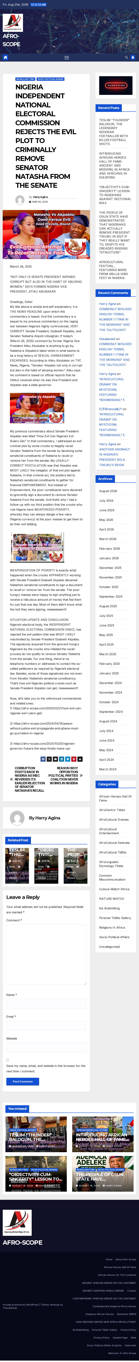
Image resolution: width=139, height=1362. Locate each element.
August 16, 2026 (89, 1185)
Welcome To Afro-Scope (122, 1353)
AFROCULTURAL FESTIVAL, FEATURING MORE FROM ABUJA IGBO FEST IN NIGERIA (113, 270)
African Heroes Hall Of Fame (115, 798)
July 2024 (106, 731)
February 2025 (109, 664)
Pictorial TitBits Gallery (115, 918)
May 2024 (106, 750)
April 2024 (106, 759)
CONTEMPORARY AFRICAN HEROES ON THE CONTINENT (104, 1298)
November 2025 (110, 577)
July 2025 (106, 616)
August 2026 (108, 491)
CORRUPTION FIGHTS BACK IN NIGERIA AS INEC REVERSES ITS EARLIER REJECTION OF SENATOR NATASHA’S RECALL (30, 779)
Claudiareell (107, 339)
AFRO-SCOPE (22, 1242)
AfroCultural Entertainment (109, 831)
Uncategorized (109, 946)
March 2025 (107, 654)
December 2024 (110, 683)
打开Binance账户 (110, 409)
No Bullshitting (25, 79)
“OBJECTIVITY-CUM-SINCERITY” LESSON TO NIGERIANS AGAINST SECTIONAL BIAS (115, 195)
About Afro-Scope (126, 1259)
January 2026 (109, 558)
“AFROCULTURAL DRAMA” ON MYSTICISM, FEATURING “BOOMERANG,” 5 (112, 389)
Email (11, 1016)
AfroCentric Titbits (112, 810)
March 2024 (108, 769)
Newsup (54, 1304)
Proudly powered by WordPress (21, 1304)
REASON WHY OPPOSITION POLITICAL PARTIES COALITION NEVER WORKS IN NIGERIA (63, 775)
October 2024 (109, 702)
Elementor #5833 (126, 1314)
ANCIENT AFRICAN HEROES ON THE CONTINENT (109, 1282)
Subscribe (130, 1345)
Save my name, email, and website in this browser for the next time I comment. (45, 1068)
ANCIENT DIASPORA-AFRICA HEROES (103, 1290)
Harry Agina (40, 197)
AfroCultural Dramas (114, 819)
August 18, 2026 (22, 1185)
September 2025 (111, 596)
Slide (133, 1337)
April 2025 (106, 644)
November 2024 (110, 692)
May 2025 (106, 635)
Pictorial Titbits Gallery (104, 1329)
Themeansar (10, 1307)
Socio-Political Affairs (50, 79)
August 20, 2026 (23, 1146)
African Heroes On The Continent (117, 1274)
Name (11, 995)
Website (11, 1038)
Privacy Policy (128, 1329)
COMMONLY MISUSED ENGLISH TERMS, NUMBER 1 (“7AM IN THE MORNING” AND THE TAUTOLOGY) (115, 319)
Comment (14, 920)
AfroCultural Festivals (114, 843)
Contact (131, 1290)
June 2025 (106, 625)
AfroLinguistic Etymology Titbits (111, 864)
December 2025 (110, 568)
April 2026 (106, 529)
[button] (126, 57)
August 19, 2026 (89, 1146)
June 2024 (107, 740)
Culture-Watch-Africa (114, 889)
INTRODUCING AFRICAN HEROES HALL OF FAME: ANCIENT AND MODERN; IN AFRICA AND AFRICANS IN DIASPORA (114, 165)
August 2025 (108, 606)
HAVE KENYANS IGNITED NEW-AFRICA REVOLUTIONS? (106, 1321)
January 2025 (109, 673)
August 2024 (108, 721)
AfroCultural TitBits (112, 852)
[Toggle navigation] (66, 57)
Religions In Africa (112, 927)
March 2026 (107, 539)
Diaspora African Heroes (100, 1314)
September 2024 (111, 711)
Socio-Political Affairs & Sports (104, 1345)
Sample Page (120, 1337)
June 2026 (106, 510)
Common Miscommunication (112, 877)
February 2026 (109, 548)
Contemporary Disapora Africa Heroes (114, 1306)
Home (109, 1259)
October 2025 (108, 587)
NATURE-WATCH (111, 899)
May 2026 (106, 520)
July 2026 (106, 500)
